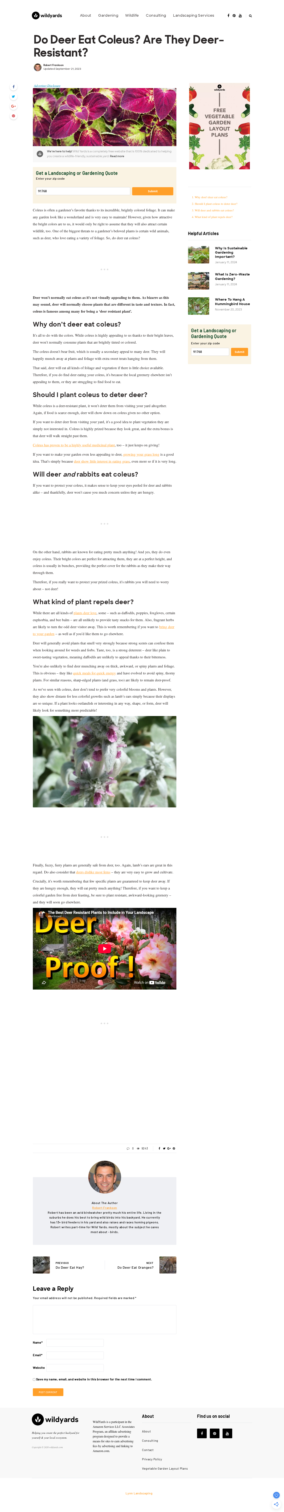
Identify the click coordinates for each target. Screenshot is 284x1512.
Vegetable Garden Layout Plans (165, 1468)
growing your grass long (141, 454)
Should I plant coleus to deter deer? (216, 204)
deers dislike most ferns (93, 872)
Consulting (156, 15)
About (85, 15)
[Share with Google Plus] (13, 106)
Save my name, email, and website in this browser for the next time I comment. (94, 1379)
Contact (148, 1450)
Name (38, 1342)
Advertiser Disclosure (47, 85)
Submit (153, 191)
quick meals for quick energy (94, 673)
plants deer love (85, 612)
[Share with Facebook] (13, 87)
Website (39, 1367)
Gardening (108, 15)
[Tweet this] (13, 96)
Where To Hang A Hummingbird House (232, 301)
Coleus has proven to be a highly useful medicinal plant (74, 445)
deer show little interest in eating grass (102, 461)
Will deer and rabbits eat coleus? (215, 210)
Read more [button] (117, 156)
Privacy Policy (152, 1459)
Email (37, 1355)
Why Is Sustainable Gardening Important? (231, 252)
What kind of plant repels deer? (214, 217)
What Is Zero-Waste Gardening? (232, 276)
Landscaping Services (193, 15)
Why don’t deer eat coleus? (211, 197)
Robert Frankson (53, 65)
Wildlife (132, 15)
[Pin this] (13, 116)
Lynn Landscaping (139, 1493)
